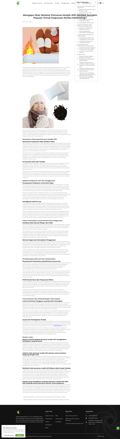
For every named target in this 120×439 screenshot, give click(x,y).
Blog (78, 3)
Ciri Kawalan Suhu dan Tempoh (85, 13)
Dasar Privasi (101, 436)
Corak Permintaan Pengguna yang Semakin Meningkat (87, 48)
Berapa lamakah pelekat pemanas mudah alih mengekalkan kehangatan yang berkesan (86, 58)
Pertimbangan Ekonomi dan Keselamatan (86, 35)
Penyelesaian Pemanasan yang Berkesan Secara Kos (86, 38)
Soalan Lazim (81, 54)
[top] (117, 428)
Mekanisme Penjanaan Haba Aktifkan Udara (87, 10)
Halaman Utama (37, 3)
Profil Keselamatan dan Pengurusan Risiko (86, 41)
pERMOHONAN (58, 325)
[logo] (18, 3)
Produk (57, 3)
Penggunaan (65, 3)
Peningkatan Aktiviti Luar (86, 22)
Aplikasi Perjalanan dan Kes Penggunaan (85, 17)
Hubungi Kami (86, 3)
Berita (73, 3)
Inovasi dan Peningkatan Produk (86, 51)
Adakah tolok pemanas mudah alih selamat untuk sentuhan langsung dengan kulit (87, 64)
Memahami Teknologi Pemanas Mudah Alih (86, 7)
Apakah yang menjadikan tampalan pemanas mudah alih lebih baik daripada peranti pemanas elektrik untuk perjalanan (87, 75)
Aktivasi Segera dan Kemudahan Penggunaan (86, 32)
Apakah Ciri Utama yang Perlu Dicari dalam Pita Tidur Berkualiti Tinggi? (47, 397)
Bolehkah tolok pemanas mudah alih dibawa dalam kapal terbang (86, 70)
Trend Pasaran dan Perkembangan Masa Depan (86, 45)
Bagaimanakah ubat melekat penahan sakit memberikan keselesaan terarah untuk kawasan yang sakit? (55, 399)
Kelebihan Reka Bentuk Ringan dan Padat (86, 28)
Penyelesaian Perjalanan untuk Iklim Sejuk (86, 20)
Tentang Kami (48, 3)
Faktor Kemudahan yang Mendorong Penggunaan (85, 25)
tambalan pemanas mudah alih (44, 186)
